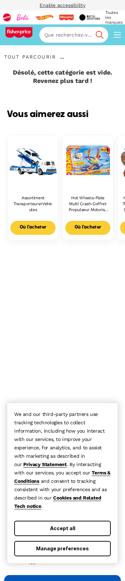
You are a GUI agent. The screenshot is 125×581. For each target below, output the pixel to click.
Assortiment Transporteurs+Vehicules (33, 203)
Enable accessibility (62, 5)
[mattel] (7, 17)
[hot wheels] (44, 17)
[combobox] (73, 35)
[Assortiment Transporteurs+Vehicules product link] (33, 160)
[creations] (89, 17)
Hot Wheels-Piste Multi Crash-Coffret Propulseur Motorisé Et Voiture (88, 203)
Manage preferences (62, 548)
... (62, 57)
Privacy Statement (45, 464)
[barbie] (23, 17)
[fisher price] (66, 17)
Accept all (62, 528)
